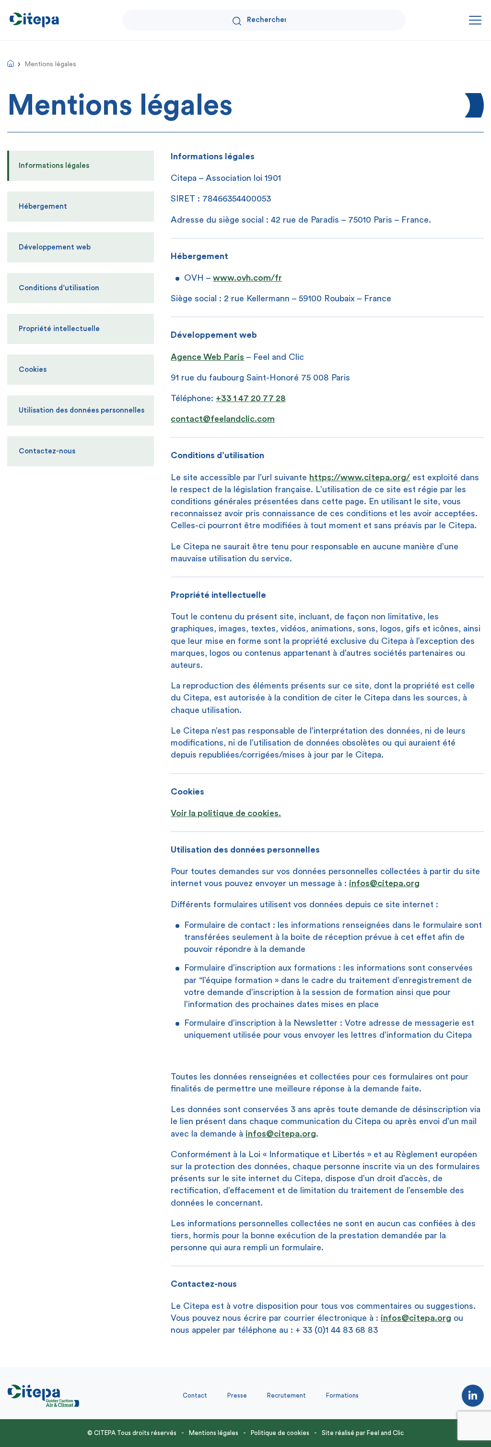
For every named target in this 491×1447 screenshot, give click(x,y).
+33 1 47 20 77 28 (251, 398)
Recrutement (286, 1395)
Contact (195, 1395)
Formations (342, 1395)
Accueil (10, 63)
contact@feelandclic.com (223, 419)
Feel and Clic (385, 1433)
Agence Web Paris (207, 357)
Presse (237, 1395)
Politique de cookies (280, 1433)
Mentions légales (213, 1433)
